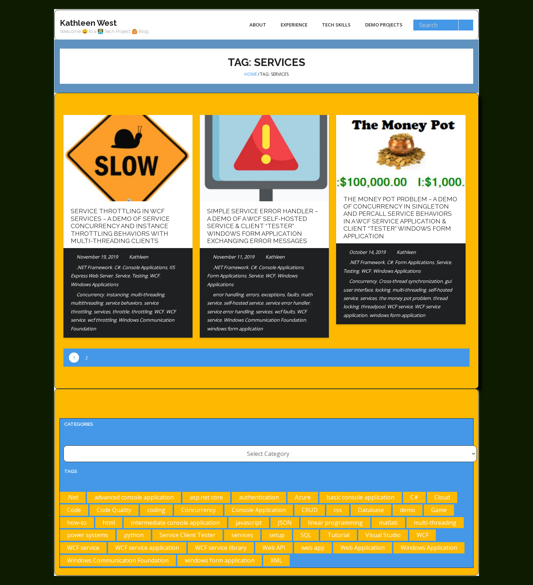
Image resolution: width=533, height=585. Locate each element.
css (338, 510)
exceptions (273, 294)
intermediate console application (175, 523)
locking (382, 290)
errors (252, 294)
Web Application (362, 548)
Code (74, 510)
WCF (155, 275)
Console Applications (144, 267)
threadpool (373, 306)
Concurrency (90, 294)
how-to (77, 523)
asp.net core (206, 497)
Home (250, 74)
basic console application (360, 497)
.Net (72, 497)
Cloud (442, 497)
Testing (140, 275)
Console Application (259, 510)
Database (371, 510)
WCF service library (221, 548)
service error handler (287, 303)
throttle (120, 311)
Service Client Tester (187, 535)
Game (439, 510)
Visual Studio (383, 535)
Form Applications (226, 275)
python (134, 535)
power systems (87, 535)
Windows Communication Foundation (265, 320)
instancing (117, 294)
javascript (249, 523)
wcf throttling (101, 320)
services (102, 311)
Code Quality (114, 510)
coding (156, 510)
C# (117, 267)
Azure (303, 497)
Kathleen (138, 257)
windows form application (235, 328)
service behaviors (123, 303)
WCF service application (147, 548)
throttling (141, 311)
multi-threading (147, 294)
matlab (388, 523)
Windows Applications (94, 284)
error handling (228, 294)
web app (313, 548)
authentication (259, 497)
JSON (285, 523)
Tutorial (338, 535)
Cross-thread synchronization (411, 281)
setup (277, 535)
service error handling (230, 311)
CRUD (310, 510)
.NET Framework (94, 267)
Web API (274, 548)
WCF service (400, 306)
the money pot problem (405, 298)
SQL (306, 535)
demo (407, 510)
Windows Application (429, 548)
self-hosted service (243, 303)
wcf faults (284, 311)
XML (276, 560)
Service (122, 275)
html (109, 523)
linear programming (335, 523)
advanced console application (134, 497)
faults (293, 294)
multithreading (87, 303)
